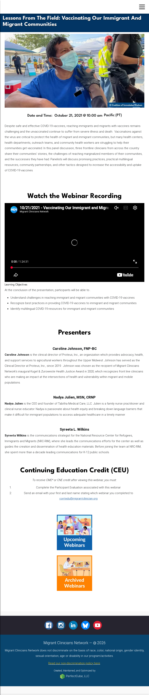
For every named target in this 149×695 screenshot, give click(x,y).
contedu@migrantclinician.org (78, 498)
